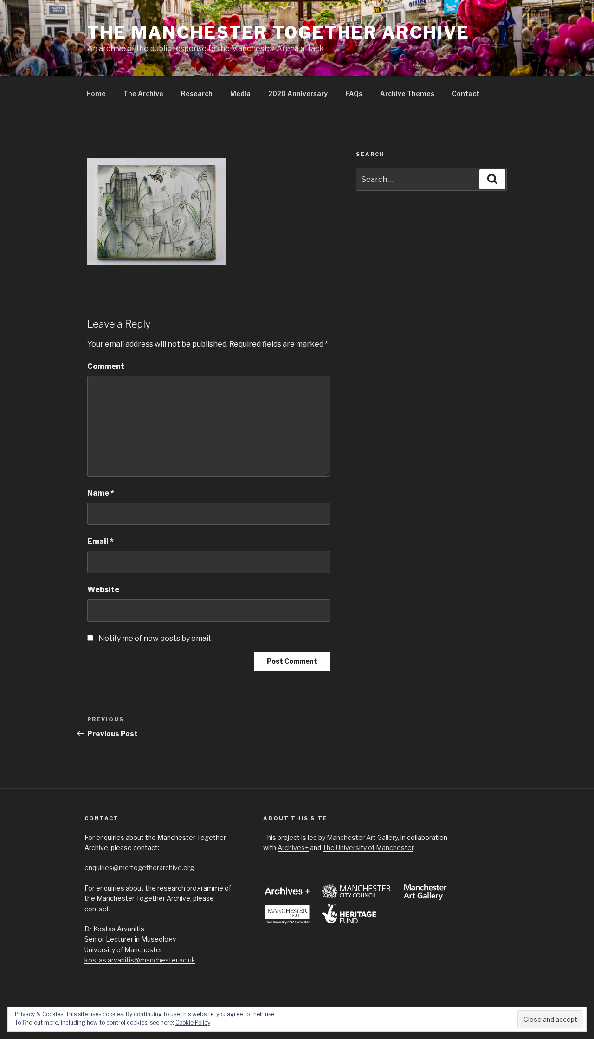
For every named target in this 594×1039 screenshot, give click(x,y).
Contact (465, 93)
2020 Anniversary (298, 93)
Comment (105, 366)
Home (96, 93)
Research (197, 93)
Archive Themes (407, 93)
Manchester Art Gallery (362, 837)
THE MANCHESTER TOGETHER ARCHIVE (278, 32)
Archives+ (293, 848)
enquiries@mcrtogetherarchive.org (139, 867)
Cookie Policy (192, 1022)
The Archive (143, 93)
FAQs (353, 93)
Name (100, 493)
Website (103, 589)
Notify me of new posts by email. (155, 638)
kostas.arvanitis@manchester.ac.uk (139, 960)
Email (100, 541)
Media (240, 93)
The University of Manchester (368, 848)
